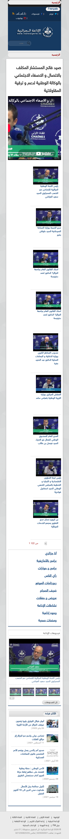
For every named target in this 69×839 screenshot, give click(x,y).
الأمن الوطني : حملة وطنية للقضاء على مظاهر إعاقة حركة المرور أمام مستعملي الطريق (30, 772)
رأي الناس (50, 576)
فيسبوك (35, 14)
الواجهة (56, 817)
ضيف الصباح (48, 591)
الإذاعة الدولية (53, 821)
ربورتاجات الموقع (46, 583)
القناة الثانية (31, 817)
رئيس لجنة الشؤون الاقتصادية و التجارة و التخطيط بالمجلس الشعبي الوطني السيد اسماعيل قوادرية (49, 485)
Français (53, 8)
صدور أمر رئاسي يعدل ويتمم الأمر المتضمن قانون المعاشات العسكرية (28, 754)
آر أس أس (20, 13)
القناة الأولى (44, 817)
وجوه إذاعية (49, 613)
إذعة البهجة (44, 825)
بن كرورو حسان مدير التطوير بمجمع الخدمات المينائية (47, 523)
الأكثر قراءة (50, 713)
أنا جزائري (51, 554)
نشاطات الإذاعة (47, 606)
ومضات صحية (47, 621)
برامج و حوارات (47, 568)
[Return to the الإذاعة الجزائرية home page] (34, 27)
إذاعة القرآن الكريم (37, 821)
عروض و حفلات (46, 598)
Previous (10, 698)
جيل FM (56, 825)
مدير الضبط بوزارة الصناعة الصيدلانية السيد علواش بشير (49, 231)
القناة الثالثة (17, 817)
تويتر (51, 14)
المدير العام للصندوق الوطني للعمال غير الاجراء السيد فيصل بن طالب (47, 440)
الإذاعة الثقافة (20, 821)
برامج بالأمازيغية (47, 561)
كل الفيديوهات (51, 702)
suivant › (45, 543)
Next (13, 698)
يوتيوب (19, 18)
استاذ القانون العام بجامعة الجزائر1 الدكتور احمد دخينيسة (46, 273)
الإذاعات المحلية (29, 825)
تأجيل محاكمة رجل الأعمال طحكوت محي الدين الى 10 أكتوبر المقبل (28, 790)
